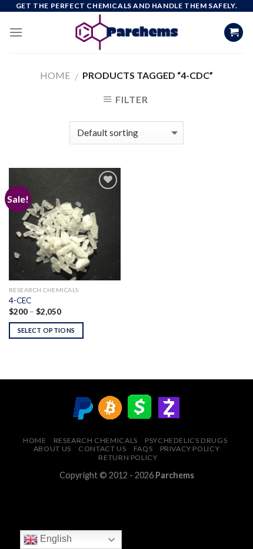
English (55, 539)
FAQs (143, 448)
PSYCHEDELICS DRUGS (186, 440)
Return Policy (127, 457)
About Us (52, 448)
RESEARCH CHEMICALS (96, 440)
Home (55, 75)
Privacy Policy (190, 448)
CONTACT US (102, 448)
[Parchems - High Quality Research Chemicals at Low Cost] (127, 32)
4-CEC (20, 300)
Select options (46, 330)
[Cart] (233, 32)
